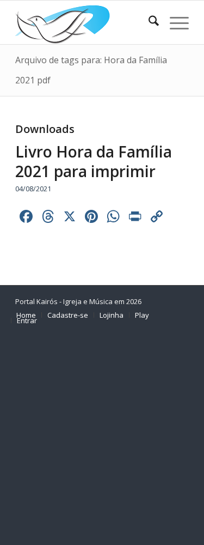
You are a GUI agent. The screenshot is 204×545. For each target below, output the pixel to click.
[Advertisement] (102, 438)
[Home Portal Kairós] (84, 22)
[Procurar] (148, 22)
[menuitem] (148, 22)
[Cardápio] (174, 22)
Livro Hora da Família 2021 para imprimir (93, 161)
